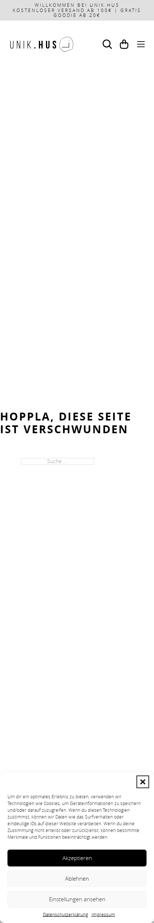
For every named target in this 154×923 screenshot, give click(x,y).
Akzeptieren (77, 858)
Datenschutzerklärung (65, 914)
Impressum (103, 914)
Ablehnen (77, 878)
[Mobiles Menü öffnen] (141, 44)
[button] (143, 782)
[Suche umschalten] (107, 44)
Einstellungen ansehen (77, 899)
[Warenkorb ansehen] (124, 44)
